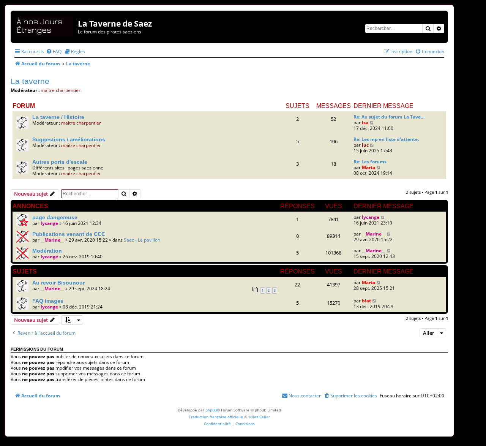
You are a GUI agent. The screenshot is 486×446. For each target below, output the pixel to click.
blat (366, 301)
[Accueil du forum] (45, 25)
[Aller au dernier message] (382, 217)
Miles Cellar (259, 416)
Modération (47, 251)
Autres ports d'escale (59, 162)
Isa (365, 122)
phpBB (211, 410)
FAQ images (47, 301)
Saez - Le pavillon (142, 240)
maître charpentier (60, 90)
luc (365, 145)
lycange (49, 223)
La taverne (30, 81)
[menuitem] (54, 51)
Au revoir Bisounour (58, 283)
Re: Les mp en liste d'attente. (386, 139)
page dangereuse (54, 217)
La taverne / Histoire (58, 117)
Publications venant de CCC (68, 234)
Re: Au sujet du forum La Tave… (388, 117)
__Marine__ (52, 240)
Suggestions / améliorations (68, 139)
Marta (368, 167)
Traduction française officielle (216, 416)
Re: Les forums (370, 161)
